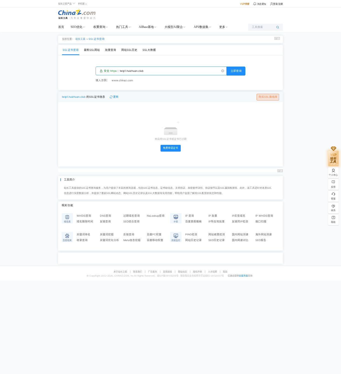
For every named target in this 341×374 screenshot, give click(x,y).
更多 (222, 27)
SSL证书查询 (97, 39)
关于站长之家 (120, 272)
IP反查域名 (238, 215)
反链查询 (128, 234)
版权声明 (197, 272)
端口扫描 (260, 221)
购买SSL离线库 (268, 96)
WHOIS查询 (84, 215)
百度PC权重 (154, 234)
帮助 (225, 272)
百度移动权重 (155, 240)
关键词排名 (83, 234)
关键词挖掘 (107, 234)
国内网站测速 (240, 234)
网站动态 (182, 272)
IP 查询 (189, 215)
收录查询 (82, 240)
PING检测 (191, 234)
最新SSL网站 (92, 50)
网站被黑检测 (216, 234)
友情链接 (167, 272)
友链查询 (105, 221)
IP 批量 (212, 215)
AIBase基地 (146, 27)
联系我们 (137, 272)
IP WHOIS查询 (264, 215)
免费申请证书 (170, 148)
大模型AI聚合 (174, 27)
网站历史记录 (193, 240)
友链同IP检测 (240, 221)
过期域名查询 (131, 215)
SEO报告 (260, 240)
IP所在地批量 (216, 221)
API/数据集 (201, 27)
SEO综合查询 (131, 221)
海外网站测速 (263, 234)
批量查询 (110, 50)
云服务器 (243, 275)
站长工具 (80, 39)
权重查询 (99, 27)
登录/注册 (278, 3)
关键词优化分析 (109, 240)
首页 (61, 27)
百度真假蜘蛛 (193, 221)
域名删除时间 (85, 221)
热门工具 (122, 27)
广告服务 (152, 272)
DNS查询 (105, 215)
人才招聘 (212, 272)
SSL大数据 (149, 50)
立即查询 (236, 71)
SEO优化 (76, 27)
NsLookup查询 (156, 215)
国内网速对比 (240, 240)
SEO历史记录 (216, 240)
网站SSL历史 (129, 50)
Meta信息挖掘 (132, 240)
